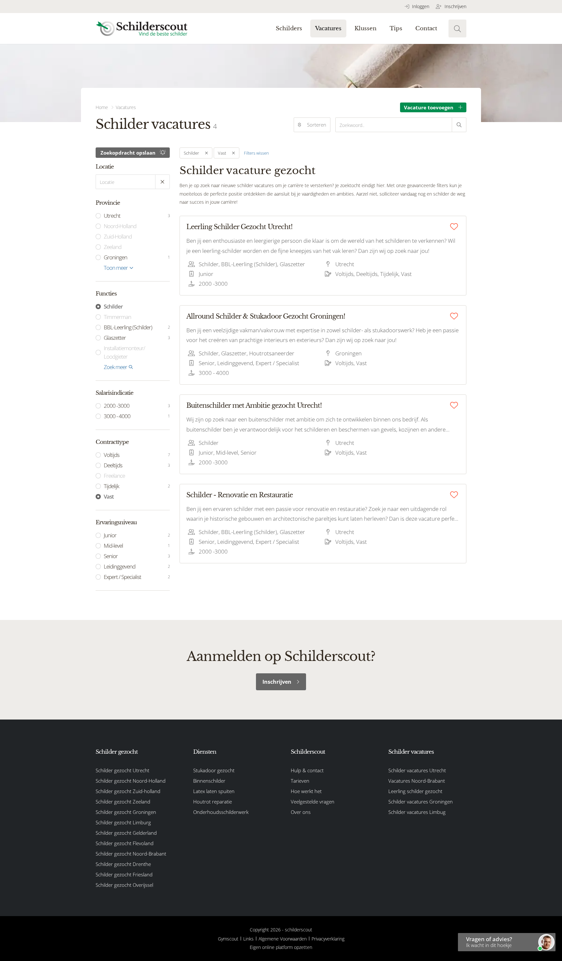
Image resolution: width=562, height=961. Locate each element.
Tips (396, 28)
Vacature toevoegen (428, 107)
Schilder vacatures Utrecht (417, 770)
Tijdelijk (137, 486)
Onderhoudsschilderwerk (220, 812)
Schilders (289, 28)
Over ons (301, 812)
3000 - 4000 (137, 416)
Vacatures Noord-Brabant (416, 780)
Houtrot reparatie (212, 801)
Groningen (137, 257)
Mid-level (137, 545)
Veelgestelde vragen (312, 801)
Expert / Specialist (137, 577)
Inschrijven (454, 6)
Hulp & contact (307, 770)
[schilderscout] (142, 28)
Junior (137, 535)
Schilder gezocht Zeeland (123, 801)
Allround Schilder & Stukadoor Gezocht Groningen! (265, 316)
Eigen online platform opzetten (281, 947)
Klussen (366, 28)
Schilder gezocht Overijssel (124, 885)
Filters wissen (256, 153)
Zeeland (112, 247)
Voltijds (137, 455)
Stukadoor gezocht (213, 770)
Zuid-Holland (118, 236)
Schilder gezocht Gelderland (126, 833)
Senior (137, 556)
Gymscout (228, 939)
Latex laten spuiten (213, 791)
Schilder (113, 306)
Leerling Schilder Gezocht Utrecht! (239, 227)
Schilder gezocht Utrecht (122, 770)
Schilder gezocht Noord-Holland (131, 780)
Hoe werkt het (306, 791)
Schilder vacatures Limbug (417, 812)
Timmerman (117, 317)
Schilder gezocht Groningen (126, 812)
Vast (109, 496)
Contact (426, 28)
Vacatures (328, 28)
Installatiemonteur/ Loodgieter (124, 352)
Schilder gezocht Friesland (124, 874)
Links (248, 939)
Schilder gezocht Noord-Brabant (131, 853)
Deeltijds (137, 465)
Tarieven (300, 780)
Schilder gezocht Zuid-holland (128, 791)
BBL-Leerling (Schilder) (137, 327)
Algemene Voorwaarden (283, 939)
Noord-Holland (120, 226)
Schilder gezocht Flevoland (125, 843)
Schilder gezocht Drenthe (123, 864)
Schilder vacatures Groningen (420, 801)
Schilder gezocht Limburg (123, 822)
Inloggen (420, 6)
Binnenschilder (209, 780)
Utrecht (137, 215)
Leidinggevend (137, 566)
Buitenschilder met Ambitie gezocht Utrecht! (254, 405)
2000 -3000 (137, 405)
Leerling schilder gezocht (415, 791)
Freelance (114, 475)
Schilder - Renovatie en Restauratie (239, 495)
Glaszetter (137, 337)
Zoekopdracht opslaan (127, 152)
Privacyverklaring (328, 939)
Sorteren (316, 124)
